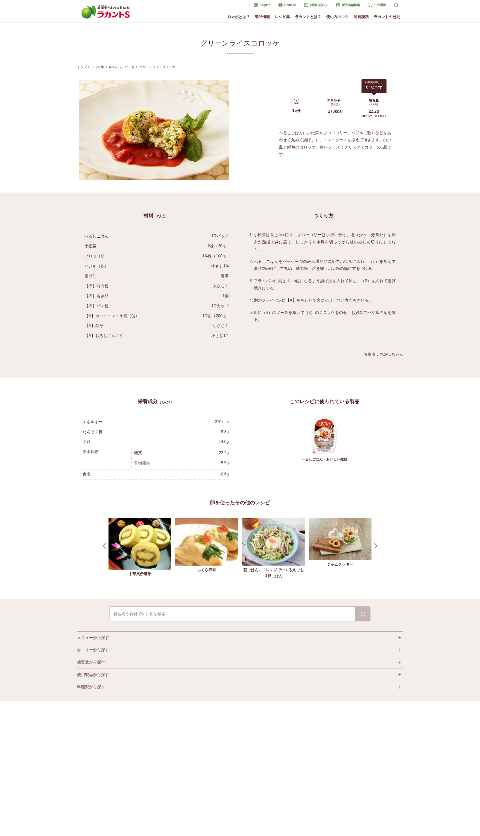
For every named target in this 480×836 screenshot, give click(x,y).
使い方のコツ (337, 17)
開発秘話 (361, 17)
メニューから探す (93, 637)
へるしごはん (96, 236)
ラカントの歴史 (387, 17)
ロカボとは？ (239, 17)
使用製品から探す (93, 675)
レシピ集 (282, 17)
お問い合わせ (319, 5)
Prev (105, 546)
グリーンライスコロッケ (157, 67)
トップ (82, 67)
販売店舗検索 (351, 5)
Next (375, 546)
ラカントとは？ (308, 17)
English (265, 5)
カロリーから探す (93, 650)
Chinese (290, 5)
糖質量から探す (91, 662)
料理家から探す (91, 687)
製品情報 (262, 17)
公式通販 (380, 5)
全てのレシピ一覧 (122, 67)
